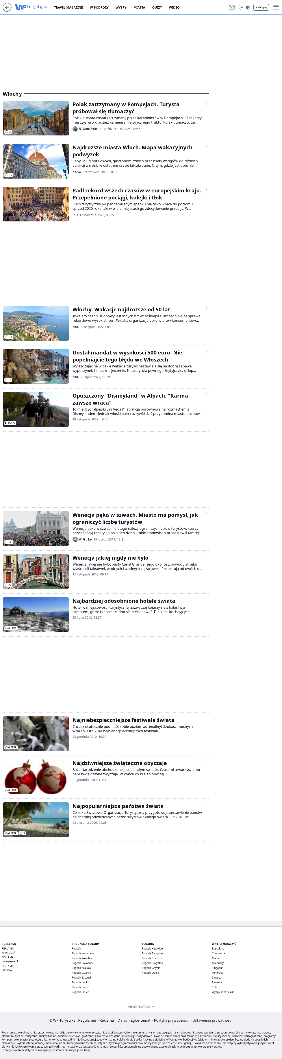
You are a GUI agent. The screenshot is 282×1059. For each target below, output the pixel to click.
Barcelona (218, 948)
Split (214, 987)
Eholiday (7, 970)
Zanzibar (217, 977)
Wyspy (121, 7)
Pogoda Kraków (81, 968)
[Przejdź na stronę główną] (7, 10)
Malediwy (218, 963)
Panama (217, 982)
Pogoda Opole (150, 973)
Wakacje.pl (8, 952)
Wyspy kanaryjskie (223, 992)
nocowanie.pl (10, 961)
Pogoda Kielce (80, 992)
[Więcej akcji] (206, 103)
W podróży (99, 7)
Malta (215, 958)
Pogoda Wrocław (82, 958)
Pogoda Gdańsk (81, 973)
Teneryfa (217, 973)
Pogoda (76, 948)
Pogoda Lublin (80, 982)
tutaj (87, 1050)
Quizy (157, 7)
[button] (244, 7)
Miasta (139, 7)
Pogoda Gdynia (151, 968)
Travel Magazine (68, 7)
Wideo (174, 7)
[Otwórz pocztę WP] (231, 7)
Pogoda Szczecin (82, 977)
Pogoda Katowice (152, 948)
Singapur (217, 968)
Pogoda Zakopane (83, 963)
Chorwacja (218, 953)
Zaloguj (261, 7)
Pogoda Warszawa (83, 953)
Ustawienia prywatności (211, 1020)
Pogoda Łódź (79, 987)
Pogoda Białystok (152, 963)
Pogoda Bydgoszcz (153, 953)
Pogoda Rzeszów (152, 958)
